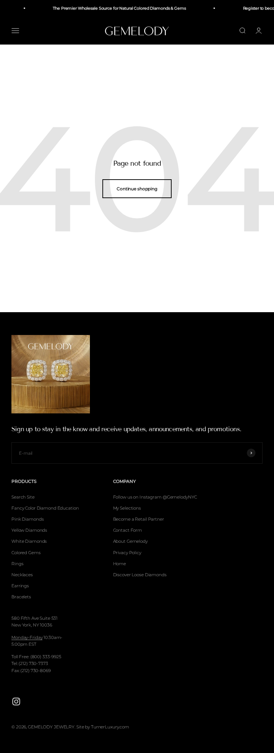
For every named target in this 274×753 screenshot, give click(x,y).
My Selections (127, 508)
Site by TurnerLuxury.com (102, 726)
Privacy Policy (127, 552)
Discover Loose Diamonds (140, 574)
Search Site (23, 497)
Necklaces (22, 574)
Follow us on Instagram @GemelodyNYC (155, 497)
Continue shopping (137, 188)
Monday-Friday (26, 637)
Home (119, 563)
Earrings (20, 585)
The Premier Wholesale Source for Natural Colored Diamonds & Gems (117, 8)
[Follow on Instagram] (16, 701)
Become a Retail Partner (138, 519)
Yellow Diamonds (29, 530)
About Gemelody (130, 541)
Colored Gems (26, 552)
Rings (17, 563)
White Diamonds (29, 541)
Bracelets (21, 596)
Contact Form (127, 530)
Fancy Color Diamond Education (45, 508)
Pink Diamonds (27, 519)
